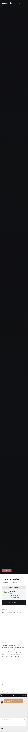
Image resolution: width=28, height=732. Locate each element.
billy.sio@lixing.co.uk (14, 597)
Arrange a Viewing (12, 602)
